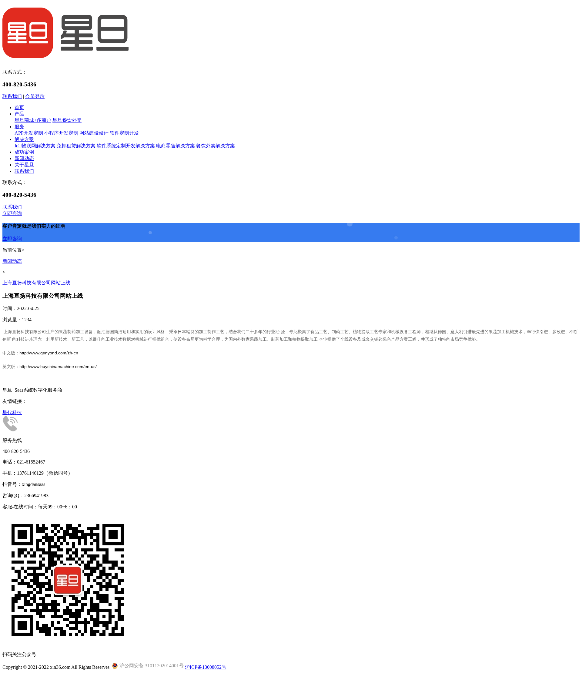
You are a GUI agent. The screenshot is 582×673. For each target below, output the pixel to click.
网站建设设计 (94, 133)
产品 (19, 113)
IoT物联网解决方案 (35, 145)
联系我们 (12, 96)
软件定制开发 (124, 133)
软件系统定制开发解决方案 (126, 145)
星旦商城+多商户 (33, 120)
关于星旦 (24, 164)
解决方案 (24, 139)
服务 (19, 126)
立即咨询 (12, 213)
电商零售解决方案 (175, 145)
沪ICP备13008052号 (205, 667)
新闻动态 (24, 158)
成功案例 (24, 152)
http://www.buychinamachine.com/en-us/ (58, 366)
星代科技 (12, 412)
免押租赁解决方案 (76, 145)
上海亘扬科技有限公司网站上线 (36, 282)
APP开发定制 (29, 133)
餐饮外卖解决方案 (215, 145)
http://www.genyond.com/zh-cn (48, 352)
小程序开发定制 (61, 133)
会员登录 (35, 96)
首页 (19, 107)
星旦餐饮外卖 (67, 120)
